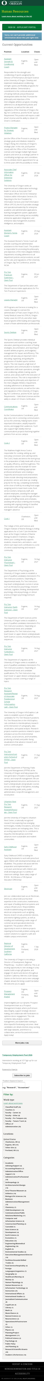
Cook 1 (7, 518)
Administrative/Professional (16, 1178)
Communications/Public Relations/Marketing (15, 1214)
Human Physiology (13, 1282)
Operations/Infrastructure (16, 1322)
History (9, 1279)
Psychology (10, 1341)
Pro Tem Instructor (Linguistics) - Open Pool (9, 650)
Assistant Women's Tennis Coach (10, 233)
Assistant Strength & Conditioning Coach (9, 63)
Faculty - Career (12, 1113)
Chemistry (10, 1207)
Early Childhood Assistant (10, 848)
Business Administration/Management (16, 1202)
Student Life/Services (15, 1355)
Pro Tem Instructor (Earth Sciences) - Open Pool (11, 608)
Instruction (11, 1291)
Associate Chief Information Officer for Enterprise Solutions (10, 175)
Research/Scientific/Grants (16, 1350)
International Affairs (14, 1294)
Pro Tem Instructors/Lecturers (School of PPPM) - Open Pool (10, 757)
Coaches (9, 1110)
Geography (10, 1274)
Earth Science (11, 1235)
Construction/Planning (15, 1224)
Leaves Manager (11, 300)
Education (10, 1241)
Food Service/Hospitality (16, 1266)
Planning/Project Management (12, 1334)
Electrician (8, 888)
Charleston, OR (12, 1142)
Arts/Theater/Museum (15, 1191)
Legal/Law (10, 1305)
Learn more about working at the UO (17, 16)
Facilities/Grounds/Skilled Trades (15, 1261)
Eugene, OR (11, 1145)
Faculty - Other (12, 1115)
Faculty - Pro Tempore (15, 1118)
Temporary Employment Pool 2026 (17, 1055)
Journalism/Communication (16, 1300)
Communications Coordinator (10, 407)
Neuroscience (11, 1319)
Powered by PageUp (9, 1069)
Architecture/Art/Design (15, 1186)
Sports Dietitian (10, 332)
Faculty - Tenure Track (15, 1121)
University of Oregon (11, 1379)
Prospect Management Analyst (9, 994)
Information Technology (16, 1288)
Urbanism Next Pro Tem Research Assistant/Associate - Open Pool (10, 807)
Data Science (11, 1229)
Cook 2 (7, 443)
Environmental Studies (15, 1252)
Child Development (14, 1210)
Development (11, 1232)
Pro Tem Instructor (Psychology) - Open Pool (9, 561)
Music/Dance (11, 1313)
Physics (9, 1330)
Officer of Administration (12, 1125)
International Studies (14, 1296)
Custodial (10, 1227)
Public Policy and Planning (11, 1345)
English (9, 1249)
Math (8, 1310)
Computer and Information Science (14, 1219)
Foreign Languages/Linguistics (15, 1269)
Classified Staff (12, 1107)
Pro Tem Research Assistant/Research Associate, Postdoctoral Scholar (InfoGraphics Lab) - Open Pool (11, 697)
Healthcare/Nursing (14, 1277)
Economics (10, 1238)
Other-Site (10, 1147)
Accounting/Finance (14, 1168)
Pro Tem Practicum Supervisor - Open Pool (9, 276)
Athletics (10, 1193)
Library (9, 1307)
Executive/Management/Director (16, 1256)
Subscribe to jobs (22, 1075)
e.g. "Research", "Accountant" (16, 1087)
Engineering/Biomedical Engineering (15, 1244)
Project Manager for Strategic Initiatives (11, 130)
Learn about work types (13, 1103)
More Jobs (21, 1043)
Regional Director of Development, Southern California (9, 948)
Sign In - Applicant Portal (22, 27)
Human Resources (13, 1285)
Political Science (12, 1338)
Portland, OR (11, 1150)
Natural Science (12, 1316)
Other (8, 1327)
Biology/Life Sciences (15, 1196)
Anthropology (11, 1182)
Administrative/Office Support (14, 1172)
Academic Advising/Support (13, 1164)
